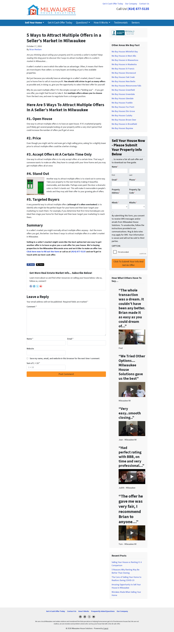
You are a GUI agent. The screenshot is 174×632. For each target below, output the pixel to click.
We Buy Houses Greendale (123, 94)
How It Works (101, 22)
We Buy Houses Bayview (122, 128)
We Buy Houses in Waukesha (124, 64)
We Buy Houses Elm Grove (123, 111)
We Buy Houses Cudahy (122, 115)
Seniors (136, 22)
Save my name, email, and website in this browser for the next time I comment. (65, 358)
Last (130, 175)
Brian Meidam (35, 49)
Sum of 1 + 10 (33, 363)
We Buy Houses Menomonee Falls (126, 85)
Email (70, 338)
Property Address (116, 191)
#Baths (133, 202)
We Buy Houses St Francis (123, 68)
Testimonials (121, 22)
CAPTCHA (116, 245)
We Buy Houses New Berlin (123, 81)
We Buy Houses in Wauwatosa (125, 60)
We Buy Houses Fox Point (123, 107)
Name (30, 338)
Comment (32, 306)
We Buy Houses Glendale (122, 98)
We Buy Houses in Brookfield (124, 124)
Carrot (105, 628)
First (113, 175)
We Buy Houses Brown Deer (124, 119)
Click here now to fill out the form (43, 251)
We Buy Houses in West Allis (124, 55)
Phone (132, 179)
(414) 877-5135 (138, 9)
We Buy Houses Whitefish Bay (125, 51)
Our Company (131, 3)
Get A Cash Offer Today (113, 3)
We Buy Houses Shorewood (124, 72)
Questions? (82, 22)
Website (30, 348)
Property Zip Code (135, 191)
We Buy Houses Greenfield (123, 90)
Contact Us (144, 3)
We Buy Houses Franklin (122, 102)
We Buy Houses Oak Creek (123, 77)
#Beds (115, 202)
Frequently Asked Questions (103, 611)
